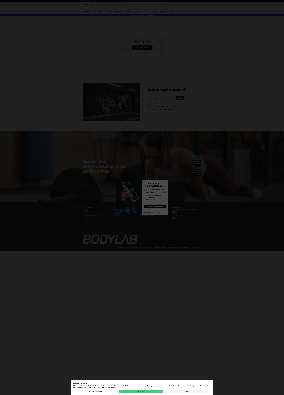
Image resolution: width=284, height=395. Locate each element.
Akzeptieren (141, 391)
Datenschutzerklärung (110, 387)
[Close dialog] (166, 181)
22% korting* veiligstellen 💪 (154, 206)
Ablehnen (187, 391)
